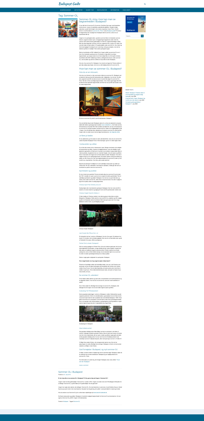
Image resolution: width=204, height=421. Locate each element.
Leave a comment (83, 365)
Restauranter (102, 10)
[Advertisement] (136, 63)
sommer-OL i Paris (98, 31)
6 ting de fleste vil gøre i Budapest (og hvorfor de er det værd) (135, 99)
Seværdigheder (65, 10)
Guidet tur (90, 10)
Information (115, 10)
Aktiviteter (78, 10)
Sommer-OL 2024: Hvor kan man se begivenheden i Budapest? (97, 20)
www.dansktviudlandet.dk (100, 392)
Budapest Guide (69, 3)
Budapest (65, 401)
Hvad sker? (126, 10)
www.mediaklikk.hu (107, 125)
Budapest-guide (111, 31)
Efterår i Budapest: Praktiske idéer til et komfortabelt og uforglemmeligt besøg (135, 94)
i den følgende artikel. (114, 132)
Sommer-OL (77, 401)
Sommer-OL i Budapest (70, 372)
